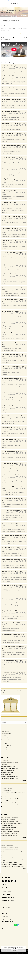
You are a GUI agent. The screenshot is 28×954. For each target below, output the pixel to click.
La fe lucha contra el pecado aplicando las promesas (13, 792)
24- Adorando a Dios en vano (13, 333)
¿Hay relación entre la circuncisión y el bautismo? (12, 864)
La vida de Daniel (5, 747)
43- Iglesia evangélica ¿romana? (14, 559)
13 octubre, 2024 (11, 573)
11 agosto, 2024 (11, 465)
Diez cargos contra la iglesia (7, 770)
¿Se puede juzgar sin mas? (7, 845)
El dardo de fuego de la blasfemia (9, 796)
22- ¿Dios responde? (10, 311)
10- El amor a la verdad (11, 167)
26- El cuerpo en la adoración (13, 354)
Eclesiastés (3, 735)
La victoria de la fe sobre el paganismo (10, 800)
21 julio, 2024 (12, 429)
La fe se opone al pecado (7, 794)
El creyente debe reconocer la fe (8, 806)
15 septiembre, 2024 (10, 526)
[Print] (5, 25)
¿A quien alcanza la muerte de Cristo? (9, 849)
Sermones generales (6, 733)
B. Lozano (5, 20)
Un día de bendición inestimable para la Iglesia (11, 823)
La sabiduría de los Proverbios (8, 745)
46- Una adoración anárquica (13, 597)
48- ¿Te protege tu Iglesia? (12, 623)
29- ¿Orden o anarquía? (11, 392)
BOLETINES (4, 814)
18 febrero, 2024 (11, 205)
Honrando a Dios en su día (7, 825)
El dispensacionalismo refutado (8, 766)
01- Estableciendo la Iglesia (12, 66)
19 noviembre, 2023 (10, 90)
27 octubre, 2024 (11, 587)
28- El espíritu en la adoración (13, 378)
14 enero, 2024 (11, 159)
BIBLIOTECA (4, 757)
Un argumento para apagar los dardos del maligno (12, 804)
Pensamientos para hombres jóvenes (9, 778)
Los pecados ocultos (5, 741)
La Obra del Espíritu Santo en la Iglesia (10, 821)
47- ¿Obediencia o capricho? (12, 611)
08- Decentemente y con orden (13, 145)
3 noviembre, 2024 (10, 599)
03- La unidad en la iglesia (12, 88)
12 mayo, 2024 (11, 313)
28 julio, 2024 (12, 441)
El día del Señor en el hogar (7, 829)
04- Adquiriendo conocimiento (13, 99)
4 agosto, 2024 (11, 453)
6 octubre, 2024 (11, 561)
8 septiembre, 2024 (10, 512)
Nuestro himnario (5, 760)
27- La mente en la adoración (13, 366)
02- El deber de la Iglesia (11, 76)
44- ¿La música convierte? (12, 571)
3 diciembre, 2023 (11, 113)
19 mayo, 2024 (11, 323)
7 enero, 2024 (12, 147)
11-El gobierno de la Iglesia (12, 179)
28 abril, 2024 (12, 290)
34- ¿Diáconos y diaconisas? (12, 451)
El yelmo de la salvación (6, 788)
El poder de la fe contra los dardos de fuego (11, 798)
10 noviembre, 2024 (10, 613)
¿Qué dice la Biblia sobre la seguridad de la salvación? (13, 855)
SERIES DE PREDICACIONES (11, 15)
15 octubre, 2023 (11, 78)
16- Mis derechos (9, 240)
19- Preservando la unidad (12, 274)
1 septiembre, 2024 (10, 500)
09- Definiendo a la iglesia (12, 157)
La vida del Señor (5, 731)
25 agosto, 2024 (11, 489)
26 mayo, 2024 (11, 335)
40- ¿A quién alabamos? (11, 524)
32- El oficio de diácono (11, 427)
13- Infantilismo (9, 202)
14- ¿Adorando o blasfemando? (13, 216)
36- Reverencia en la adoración (13, 475)
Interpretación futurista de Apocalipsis (10, 762)
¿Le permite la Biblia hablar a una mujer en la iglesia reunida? (13, 859)
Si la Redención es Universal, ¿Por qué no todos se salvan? (12, 852)
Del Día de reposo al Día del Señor (9, 833)
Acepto (14, 950)
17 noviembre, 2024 (10, 625)
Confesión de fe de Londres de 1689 (9, 768)
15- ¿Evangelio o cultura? (12, 228)
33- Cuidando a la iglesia (12, 439)
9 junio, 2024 (16, 20)
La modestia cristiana (6, 774)
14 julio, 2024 (12, 418)
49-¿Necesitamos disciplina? (13, 634)
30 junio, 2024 (11, 394)
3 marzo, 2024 (11, 230)
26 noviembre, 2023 (10, 101)
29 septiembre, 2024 (10, 549)
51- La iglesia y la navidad (12, 660)
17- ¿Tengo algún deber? (12, 252)
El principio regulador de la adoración (9, 776)
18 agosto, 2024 (11, 477)
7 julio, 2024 (12, 408)
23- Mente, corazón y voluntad (13, 321)
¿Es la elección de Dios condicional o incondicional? (12, 866)
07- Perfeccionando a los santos (14, 133)
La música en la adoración (7, 772)
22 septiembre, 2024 (10, 538)
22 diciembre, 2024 (10, 662)
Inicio (2, 15)
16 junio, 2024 (11, 368)
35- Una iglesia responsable (12, 463)
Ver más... (24, 752)
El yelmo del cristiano (6, 790)
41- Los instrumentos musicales (14, 535)
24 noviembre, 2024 (10, 637)
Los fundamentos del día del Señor (9, 835)
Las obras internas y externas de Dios (9, 817)
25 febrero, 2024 (11, 218)
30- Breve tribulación (10, 406)
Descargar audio (6, 39)
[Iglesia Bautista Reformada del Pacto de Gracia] (14, 3)
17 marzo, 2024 (11, 254)
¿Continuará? (4, 764)
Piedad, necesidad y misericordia (8, 827)
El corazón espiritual (5, 739)
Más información (18, 948)
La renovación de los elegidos (8, 819)
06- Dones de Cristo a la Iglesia (13, 123)
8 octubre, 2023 (11, 68)
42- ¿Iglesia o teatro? (11, 547)
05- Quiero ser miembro (11, 111)
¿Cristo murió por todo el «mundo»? (9, 862)
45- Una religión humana (12, 585)
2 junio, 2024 (12, 345)
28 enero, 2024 (11, 181)
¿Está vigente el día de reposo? (8, 857)
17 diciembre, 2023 (10, 135)
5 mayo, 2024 (12, 301)
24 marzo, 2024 (11, 266)
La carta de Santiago (5, 743)
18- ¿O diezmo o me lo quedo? (13, 264)
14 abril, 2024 (12, 276)
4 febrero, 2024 (11, 193)
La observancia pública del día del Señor (10, 831)
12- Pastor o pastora (10, 191)
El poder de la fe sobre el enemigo (9, 802)
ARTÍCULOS (4, 786)
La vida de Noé (4, 749)
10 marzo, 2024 (11, 242)
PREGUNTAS (4, 843)
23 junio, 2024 (11, 380)
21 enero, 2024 (14, 169)
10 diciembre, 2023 (10, 125)
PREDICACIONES (5, 729)
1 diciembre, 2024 (11, 648)
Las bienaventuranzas (6, 737)
